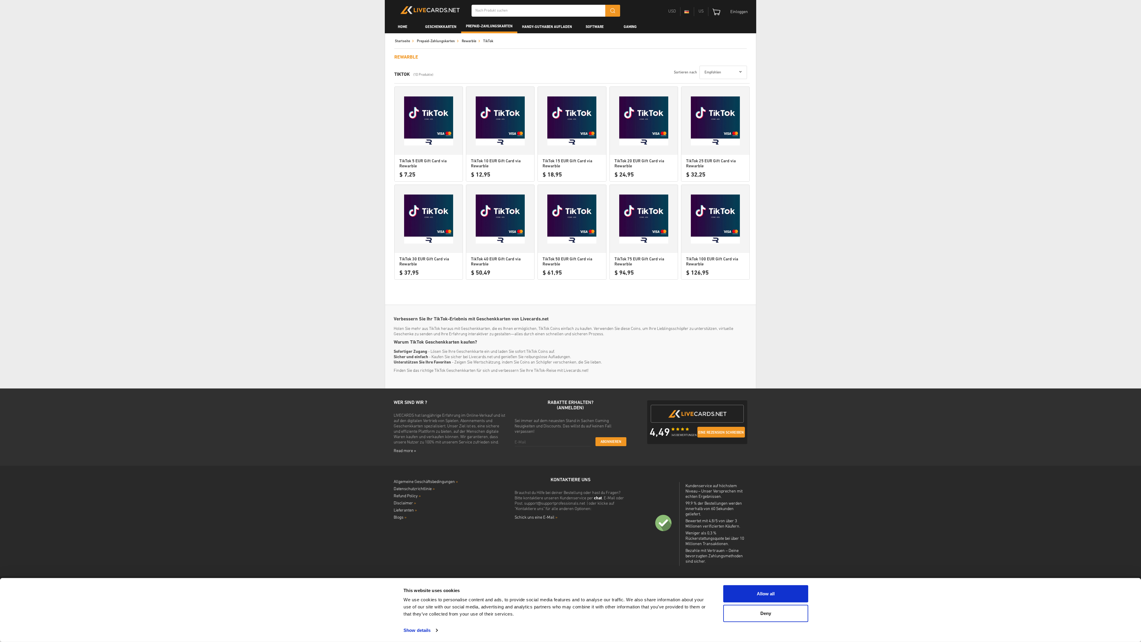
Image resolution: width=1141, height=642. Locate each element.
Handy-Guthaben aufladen (547, 27)
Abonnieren (611, 442)
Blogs (400, 517)
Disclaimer (405, 503)
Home (402, 27)
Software (595, 27)
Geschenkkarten (440, 27)
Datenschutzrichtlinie (414, 489)
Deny (765, 613)
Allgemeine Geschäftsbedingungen (426, 482)
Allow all (766, 593)
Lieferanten (405, 510)
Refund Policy (407, 496)
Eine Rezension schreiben (721, 433)
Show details (417, 630)
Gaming (630, 27)
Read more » (405, 451)
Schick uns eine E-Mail (536, 517)
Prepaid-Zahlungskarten (489, 26)
